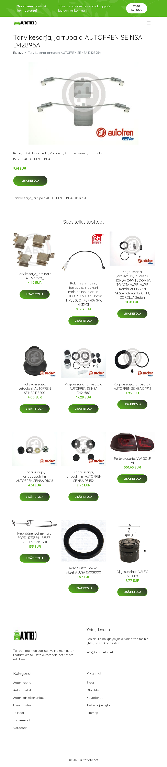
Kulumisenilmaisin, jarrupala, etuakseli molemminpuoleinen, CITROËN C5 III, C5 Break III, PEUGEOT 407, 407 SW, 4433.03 (84, 294)
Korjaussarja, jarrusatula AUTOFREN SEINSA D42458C (83, 388)
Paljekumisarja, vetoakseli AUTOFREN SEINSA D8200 (35, 388)
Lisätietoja (30, 180)
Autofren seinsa (76, 153)
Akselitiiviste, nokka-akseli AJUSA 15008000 (83, 570)
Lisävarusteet (23, 705)
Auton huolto (22, 683)
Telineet (18, 713)
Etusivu (18, 53)
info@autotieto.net (100, 652)
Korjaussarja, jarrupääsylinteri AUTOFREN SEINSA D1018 (34, 476)
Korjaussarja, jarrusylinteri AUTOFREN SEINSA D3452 (83, 476)
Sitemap (92, 713)
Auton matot (22, 690)
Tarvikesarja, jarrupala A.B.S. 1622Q (35, 276)
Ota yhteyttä (95, 690)
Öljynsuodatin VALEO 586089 (132, 574)
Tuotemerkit (40, 153)
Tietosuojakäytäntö (100, 705)
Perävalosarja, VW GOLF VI (132, 460)
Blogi (90, 683)
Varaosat (56, 153)
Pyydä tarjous (136, 8)
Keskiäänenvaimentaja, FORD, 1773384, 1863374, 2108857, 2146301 (34, 537)
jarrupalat (96, 153)
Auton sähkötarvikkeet (29, 698)
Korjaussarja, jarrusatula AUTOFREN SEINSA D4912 (132, 386)
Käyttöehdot (95, 698)
